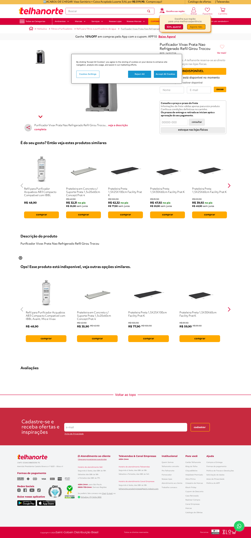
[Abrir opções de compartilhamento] (28, 127)
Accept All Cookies (165, 74)
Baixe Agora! (167, 36)
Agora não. (196, 26)
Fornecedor (167, 475)
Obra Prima (190, 479)
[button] (35, 21)
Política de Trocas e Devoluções (220, 471)
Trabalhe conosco (169, 487)
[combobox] (109, 11)
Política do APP (213, 483)
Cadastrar (200, 427)
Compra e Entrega (214, 462)
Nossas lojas (167, 479)
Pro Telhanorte (168, 471)
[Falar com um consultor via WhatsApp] (239, 526)
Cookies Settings (87, 74)
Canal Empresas (192, 504)
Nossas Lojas (115, 21)
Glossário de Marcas (194, 483)
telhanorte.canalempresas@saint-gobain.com (138, 489)
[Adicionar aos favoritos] (222, 47)
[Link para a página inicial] (31, 29)
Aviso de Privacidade (74, 434)
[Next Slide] (229, 185)
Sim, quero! (174, 26)
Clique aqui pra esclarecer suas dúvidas (92, 459)
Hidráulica (42, 29)
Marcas (188, 508)
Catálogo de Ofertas (194, 512)
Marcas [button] (78, 21)
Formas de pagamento (216, 466)
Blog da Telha (191, 466)
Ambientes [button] (60, 21)
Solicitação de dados (215, 475)
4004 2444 (83, 485)
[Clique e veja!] (221, 53)
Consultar (197, 122)
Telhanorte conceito (170, 466)
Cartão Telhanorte (193, 462)
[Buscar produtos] (149, 11)
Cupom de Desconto (194, 491)
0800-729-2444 (85, 487)
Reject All (140, 74)
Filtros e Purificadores (61, 29)
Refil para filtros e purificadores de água (96, 29)
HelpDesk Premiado (194, 475)
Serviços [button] (96, 21)
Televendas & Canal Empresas (137, 456)
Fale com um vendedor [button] (216, 21)
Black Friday (190, 487)
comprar (41, 214)
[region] (126, 69)
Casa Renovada (192, 496)
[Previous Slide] (22, 185)
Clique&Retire (191, 471)
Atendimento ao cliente (172, 483)
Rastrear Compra (192, 500)
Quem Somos (167, 462)
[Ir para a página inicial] (41, 11)
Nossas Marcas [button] (134, 21)
